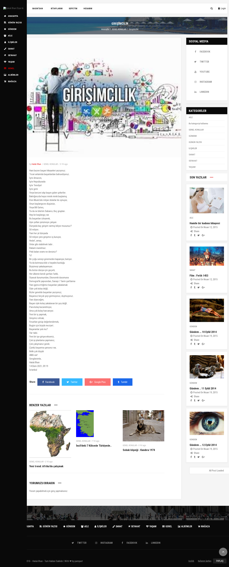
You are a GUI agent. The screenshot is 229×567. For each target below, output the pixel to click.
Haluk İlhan (36, 164)
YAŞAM (192, 167)
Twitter (74, 382)
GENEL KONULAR (119, 29)
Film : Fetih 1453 (199, 275)
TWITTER (204, 61)
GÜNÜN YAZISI (195, 142)
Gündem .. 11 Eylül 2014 (203, 388)
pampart (79, 561)
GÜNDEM (193, 136)
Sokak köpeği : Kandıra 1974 (139, 450)
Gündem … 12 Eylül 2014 (203, 445)
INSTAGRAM (206, 81)
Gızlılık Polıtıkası (191, 561)
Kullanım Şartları (204, 561)
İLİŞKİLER (193, 148)
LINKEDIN (204, 92)
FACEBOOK (205, 51)
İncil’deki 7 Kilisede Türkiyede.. (93, 445)
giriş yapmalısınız (59, 491)
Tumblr (124, 382)
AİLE (191, 117)
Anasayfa (105, 29)
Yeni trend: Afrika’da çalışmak (46, 466)
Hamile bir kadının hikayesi (205, 223)
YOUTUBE (205, 71)
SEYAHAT (193, 160)
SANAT (192, 154)
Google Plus (100, 382)
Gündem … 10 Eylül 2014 (203, 332)
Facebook (49, 382)
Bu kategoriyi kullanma (198, 123)
